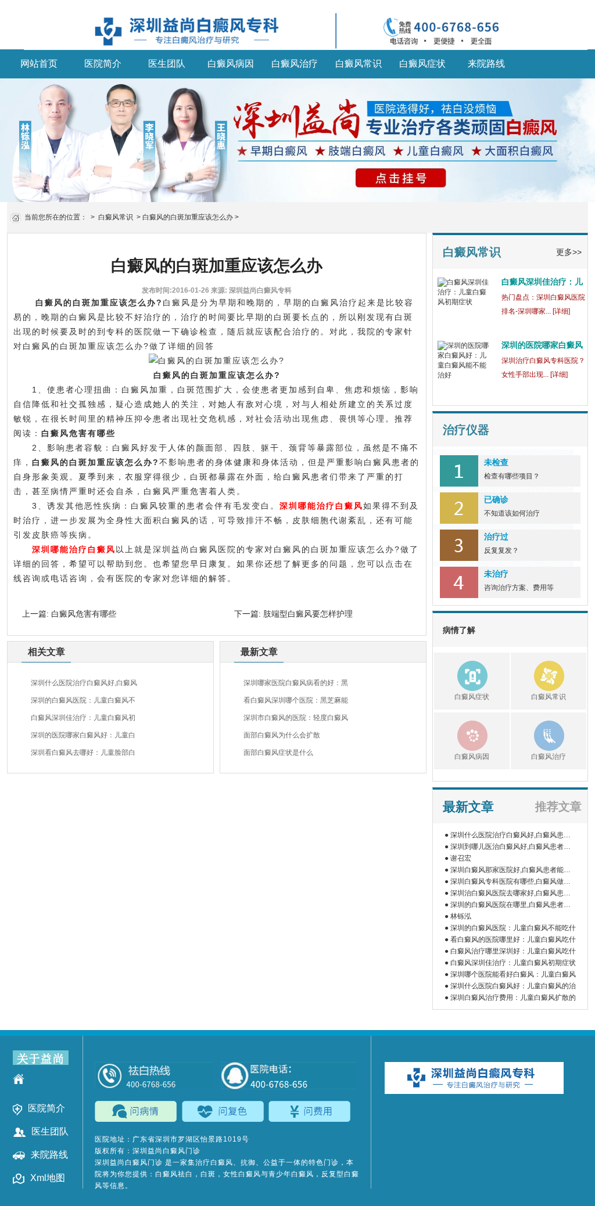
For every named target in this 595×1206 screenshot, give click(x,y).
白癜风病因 (230, 64)
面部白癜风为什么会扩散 (281, 735)
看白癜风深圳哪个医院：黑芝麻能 (295, 700)
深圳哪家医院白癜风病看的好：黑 (295, 683)
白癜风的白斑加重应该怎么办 (187, 217)
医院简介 (102, 64)
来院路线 (486, 64)
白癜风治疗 (294, 64)
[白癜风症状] (461, 675)
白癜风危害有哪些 (78, 433)
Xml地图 (47, 1178)
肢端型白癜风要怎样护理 (307, 613)
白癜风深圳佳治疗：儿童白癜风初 (83, 718)
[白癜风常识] (537, 675)
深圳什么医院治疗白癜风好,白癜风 (84, 683)
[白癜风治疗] (537, 734)
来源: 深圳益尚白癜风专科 (251, 290)
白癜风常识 (358, 64)
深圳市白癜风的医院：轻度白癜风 (295, 718)
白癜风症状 (422, 64)
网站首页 (39, 64)
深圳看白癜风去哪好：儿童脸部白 (83, 752)
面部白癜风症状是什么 (278, 752)
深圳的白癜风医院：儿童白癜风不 (83, 700)
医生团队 (166, 64)
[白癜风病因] (461, 734)
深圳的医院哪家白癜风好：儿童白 (83, 735)
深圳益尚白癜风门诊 (130, 1162)
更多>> (569, 252)
